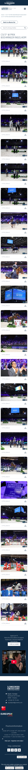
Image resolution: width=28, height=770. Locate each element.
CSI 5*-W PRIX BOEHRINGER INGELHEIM (15, 14)
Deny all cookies (22, 757)
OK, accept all (10, 768)
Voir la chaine (14, 644)
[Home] (4, 8)
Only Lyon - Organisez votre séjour (14, 741)
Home (2, 14)
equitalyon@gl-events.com (15, 702)
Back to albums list (9, 22)
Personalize (19, 768)
